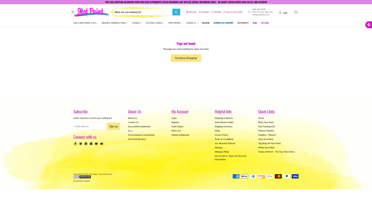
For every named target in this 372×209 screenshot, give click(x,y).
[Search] (176, 12)
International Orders (224, 122)
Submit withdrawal (180, 135)
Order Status (177, 126)
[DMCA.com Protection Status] (82, 178)
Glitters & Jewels (154, 22)
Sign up (113, 126)
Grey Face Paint (265, 139)
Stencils (136, 22)
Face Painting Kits (266, 126)
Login (285, 12)
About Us (132, 118)
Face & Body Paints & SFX (84, 22)
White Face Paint (266, 147)
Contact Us (133, 122)
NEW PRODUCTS (242, 22)
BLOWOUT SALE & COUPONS (223, 22)
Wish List (176, 130)
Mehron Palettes (266, 130)
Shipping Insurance (224, 126)
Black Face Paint (266, 122)
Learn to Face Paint (234, 12)
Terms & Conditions (224, 139)
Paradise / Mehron (267, 135)
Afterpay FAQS (222, 151)
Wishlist (217, 12)
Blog (130, 130)
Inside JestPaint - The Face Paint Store (276, 151)
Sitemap (218, 147)
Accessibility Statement (139, 126)
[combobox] (142, 12)
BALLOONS (206, 22)
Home (261, 118)
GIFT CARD (265, 22)
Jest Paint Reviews (137, 139)
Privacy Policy (221, 135)
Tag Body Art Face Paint (269, 143)
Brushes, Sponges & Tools (114, 22)
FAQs (217, 130)
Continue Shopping (186, 58)
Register (175, 122)
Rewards (193, 12)
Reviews (205, 12)
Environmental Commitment (141, 135)
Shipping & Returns (224, 118)
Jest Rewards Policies (225, 143)
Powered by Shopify (81, 181)
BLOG (255, 22)
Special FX (191, 22)
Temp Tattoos (174, 22)
